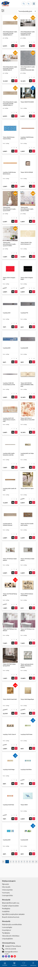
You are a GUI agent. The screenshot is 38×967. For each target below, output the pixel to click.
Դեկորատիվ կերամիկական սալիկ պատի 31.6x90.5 (9, 244)
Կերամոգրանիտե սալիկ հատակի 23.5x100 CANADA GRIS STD (28, 33)
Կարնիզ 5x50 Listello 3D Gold (9, 489)
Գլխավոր (5, 884)
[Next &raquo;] (36, 861)
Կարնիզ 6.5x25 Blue (26, 769)
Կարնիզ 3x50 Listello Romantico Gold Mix (8, 454)
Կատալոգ (6, 893)
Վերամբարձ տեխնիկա (10, 936)
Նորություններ (7, 895)
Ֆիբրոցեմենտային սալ (10, 903)
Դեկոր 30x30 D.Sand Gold (10, 699)
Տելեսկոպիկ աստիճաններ (12, 924)
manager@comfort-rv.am (11, 952)
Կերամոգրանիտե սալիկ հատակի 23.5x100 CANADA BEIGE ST (10, 33)
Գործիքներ (6, 909)
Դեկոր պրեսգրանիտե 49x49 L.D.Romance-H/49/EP (27, 665)
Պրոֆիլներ (6, 933)
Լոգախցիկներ (7, 939)
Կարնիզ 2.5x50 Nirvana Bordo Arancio (9, 173)
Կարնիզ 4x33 (6, 313)
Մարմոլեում (6, 930)
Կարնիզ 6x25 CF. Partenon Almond (7, 524)
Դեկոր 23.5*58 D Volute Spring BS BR (9, 665)
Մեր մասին (6, 887)
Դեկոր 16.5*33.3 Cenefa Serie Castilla (27, 524)
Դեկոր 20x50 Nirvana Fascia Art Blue (8, 137)
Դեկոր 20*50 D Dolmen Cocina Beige (27, 594)
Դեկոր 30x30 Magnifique (27, 699)
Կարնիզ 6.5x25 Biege (8, 769)
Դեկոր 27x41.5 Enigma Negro (27, 278)
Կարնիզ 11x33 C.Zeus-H (9, 734)
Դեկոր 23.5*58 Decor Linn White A (27, 629)
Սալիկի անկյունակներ (10, 906)
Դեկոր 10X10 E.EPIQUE (27, 172)
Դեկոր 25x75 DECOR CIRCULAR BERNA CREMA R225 (27, 384)
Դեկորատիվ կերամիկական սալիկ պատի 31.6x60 (27, 209)
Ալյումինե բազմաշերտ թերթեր (13, 914)
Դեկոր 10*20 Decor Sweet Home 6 (10, 559)
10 (32, 861)
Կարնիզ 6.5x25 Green (26, 734)
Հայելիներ (6, 911)
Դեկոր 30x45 (24, 804)
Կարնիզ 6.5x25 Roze (8, 804)
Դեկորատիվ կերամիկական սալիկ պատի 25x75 (9, 209)
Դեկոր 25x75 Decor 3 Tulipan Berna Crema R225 (27, 419)
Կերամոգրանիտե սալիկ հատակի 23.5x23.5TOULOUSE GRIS (28, 68)
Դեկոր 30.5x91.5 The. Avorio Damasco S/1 (26, 243)
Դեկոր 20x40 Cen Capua (27, 488)
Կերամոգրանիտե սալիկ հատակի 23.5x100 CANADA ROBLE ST (10, 103)
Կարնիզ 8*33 (24, 313)
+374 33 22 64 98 (10, 949)
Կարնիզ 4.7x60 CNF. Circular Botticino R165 (9, 383)
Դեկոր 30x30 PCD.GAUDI (27, 102)
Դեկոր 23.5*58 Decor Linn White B (10, 629)
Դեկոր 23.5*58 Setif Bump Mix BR (10, 594)
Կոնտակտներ (7, 890)
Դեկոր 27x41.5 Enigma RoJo (9, 278)
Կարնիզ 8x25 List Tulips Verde (27, 454)
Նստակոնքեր (7, 927)
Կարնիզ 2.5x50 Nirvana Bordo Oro (27, 137)
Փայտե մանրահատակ (10, 917)
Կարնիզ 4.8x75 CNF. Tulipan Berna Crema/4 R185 (9, 419)
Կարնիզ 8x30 (6, 348)
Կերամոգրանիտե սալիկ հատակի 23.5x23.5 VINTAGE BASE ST (10, 68)
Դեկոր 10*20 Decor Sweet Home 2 (27, 559)
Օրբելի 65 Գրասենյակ (13, 946)
